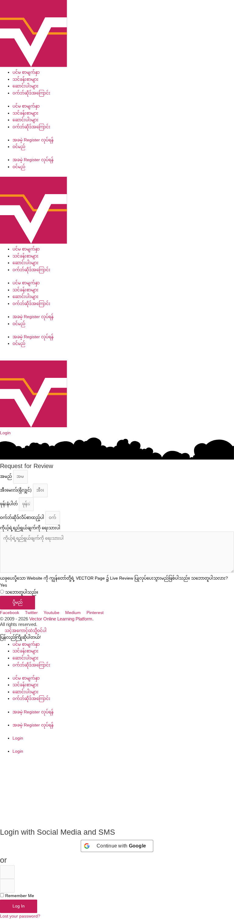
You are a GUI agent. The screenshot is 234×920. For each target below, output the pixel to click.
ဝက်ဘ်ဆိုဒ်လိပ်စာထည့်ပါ (22, 517)
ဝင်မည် (18, 146)
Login (17, 738)
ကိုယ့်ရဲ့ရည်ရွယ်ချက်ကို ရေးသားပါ (30, 528)
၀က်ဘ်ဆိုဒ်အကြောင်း (31, 93)
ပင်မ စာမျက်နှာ (26, 72)
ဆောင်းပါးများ (25, 86)
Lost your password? (20, 916)
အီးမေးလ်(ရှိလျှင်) (16, 490)
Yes (3, 585)
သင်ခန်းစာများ (25, 79)
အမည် (6, 476)
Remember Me (19, 895)
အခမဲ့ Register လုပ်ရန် (33, 140)
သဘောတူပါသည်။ (21, 592)
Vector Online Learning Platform (60, 618)
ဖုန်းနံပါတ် (9, 504)
